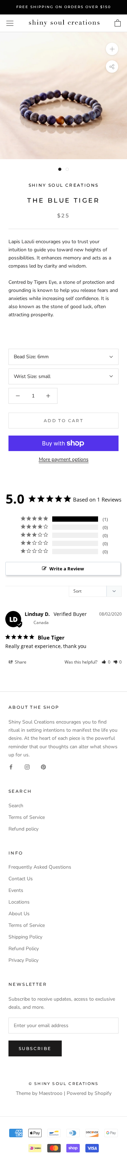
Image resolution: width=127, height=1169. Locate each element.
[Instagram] (27, 767)
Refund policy (23, 829)
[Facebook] (10, 767)
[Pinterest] (43, 767)
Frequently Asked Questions (39, 867)
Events (15, 890)
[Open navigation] (9, 23)
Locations (19, 902)
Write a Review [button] (66, 568)
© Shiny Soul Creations (63, 1083)
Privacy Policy (23, 960)
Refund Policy (23, 948)
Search (15, 805)
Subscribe (35, 1048)
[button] (106, 662)
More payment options (64, 459)
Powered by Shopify (89, 1093)
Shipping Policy (25, 937)
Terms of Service (26, 817)
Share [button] (20, 662)
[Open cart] (118, 23)
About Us (19, 913)
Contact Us (20, 878)
